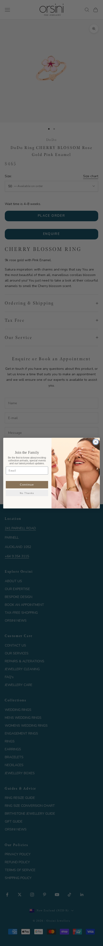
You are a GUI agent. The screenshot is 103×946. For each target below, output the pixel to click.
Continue (27, 484)
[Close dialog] (96, 442)
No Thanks (27, 493)
